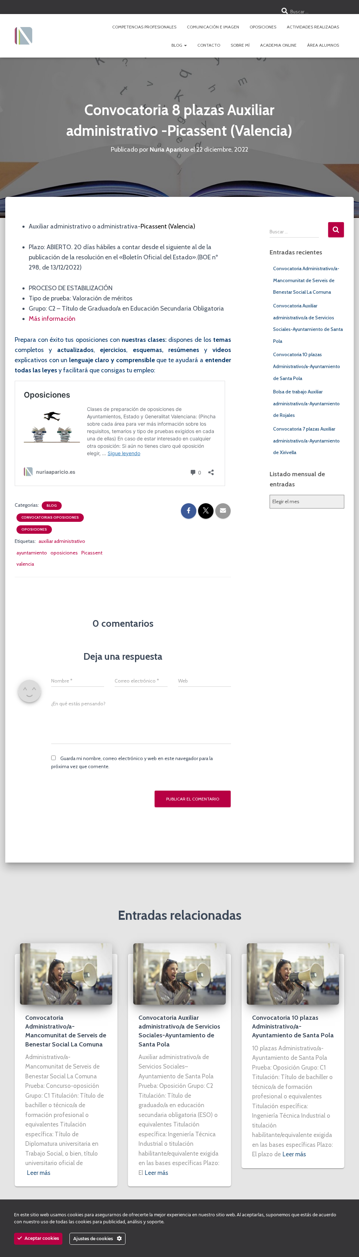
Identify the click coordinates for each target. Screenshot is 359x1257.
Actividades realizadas (313, 26)
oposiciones (64, 553)
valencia (25, 564)
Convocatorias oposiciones (50, 517)
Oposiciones (263, 26)
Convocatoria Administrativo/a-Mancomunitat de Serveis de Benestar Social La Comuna (306, 280)
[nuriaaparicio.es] (23, 36)
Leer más (38, 1172)
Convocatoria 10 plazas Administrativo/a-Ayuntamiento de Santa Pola (306, 366)
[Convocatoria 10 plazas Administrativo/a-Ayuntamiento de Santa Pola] (293, 973)
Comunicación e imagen (213, 26)
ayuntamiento (31, 553)
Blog (177, 45)
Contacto (208, 45)
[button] (185, 45)
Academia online (278, 45)
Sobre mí (240, 45)
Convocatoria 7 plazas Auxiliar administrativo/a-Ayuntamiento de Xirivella (306, 440)
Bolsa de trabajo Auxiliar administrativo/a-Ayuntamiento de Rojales (306, 403)
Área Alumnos (323, 45)
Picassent (91, 553)
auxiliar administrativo (62, 541)
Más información (52, 318)
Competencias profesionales (144, 26)
